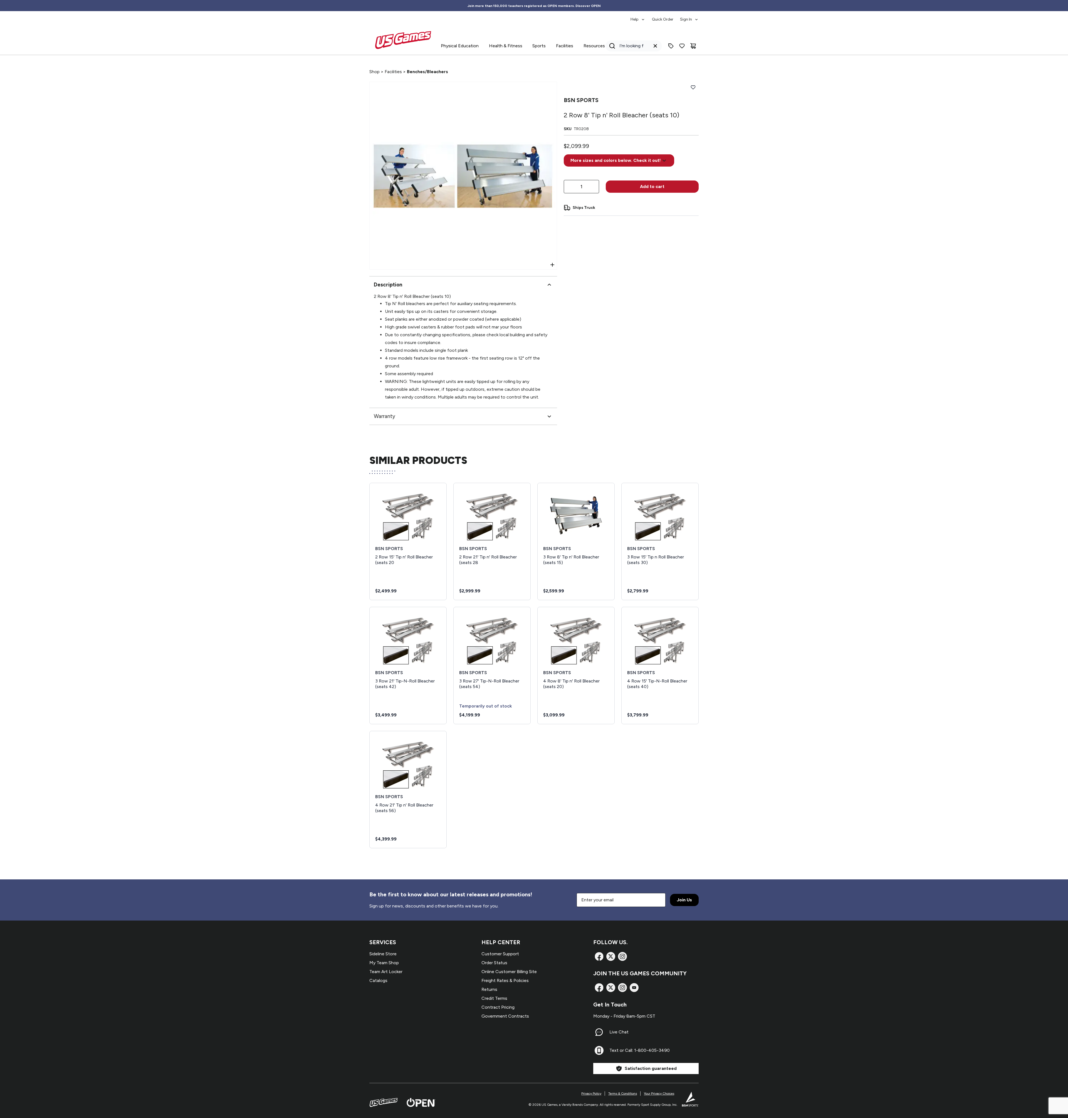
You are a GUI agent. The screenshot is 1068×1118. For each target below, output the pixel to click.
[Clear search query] (655, 45)
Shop (374, 71)
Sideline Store (383, 953)
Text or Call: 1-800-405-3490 (639, 1050)
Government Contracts (505, 1016)
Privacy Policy (591, 1093)
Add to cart (652, 186)
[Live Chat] (599, 1032)
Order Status (494, 962)
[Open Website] (421, 1102)
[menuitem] (638, 16)
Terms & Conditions (622, 1093)
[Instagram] (622, 956)
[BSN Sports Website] (690, 1099)
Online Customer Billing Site (509, 971)
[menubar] (665, 16)
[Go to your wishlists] (682, 45)
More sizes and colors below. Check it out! (615, 160)
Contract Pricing (498, 1007)
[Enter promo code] (670, 45)
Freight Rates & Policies (505, 980)
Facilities (393, 71)
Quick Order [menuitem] (662, 19)
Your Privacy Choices (659, 1093)
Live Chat (619, 1032)
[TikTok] (634, 987)
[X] (611, 956)
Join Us (684, 899)
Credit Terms (494, 998)
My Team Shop (384, 962)
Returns (489, 989)
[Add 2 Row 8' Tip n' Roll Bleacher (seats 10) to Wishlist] (693, 87)
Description (388, 284)
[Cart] (693, 45)
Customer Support (500, 953)
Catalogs (378, 980)
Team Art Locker (385, 971)
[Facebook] (599, 956)
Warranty (384, 416)
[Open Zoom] (552, 264)
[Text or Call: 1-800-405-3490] (599, 1050)
